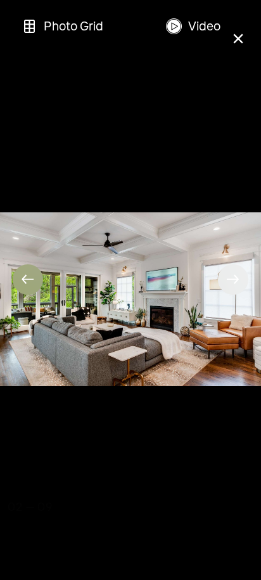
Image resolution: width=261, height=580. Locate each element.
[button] (28, 279)
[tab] (62, 26)
